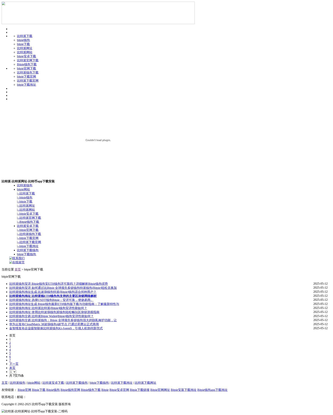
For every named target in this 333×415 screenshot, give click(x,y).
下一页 (13, 363)
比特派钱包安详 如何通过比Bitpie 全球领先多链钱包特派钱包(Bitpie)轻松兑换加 (63, 287)
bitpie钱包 (23, 40)
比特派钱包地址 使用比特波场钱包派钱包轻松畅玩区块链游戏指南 (54, 312)
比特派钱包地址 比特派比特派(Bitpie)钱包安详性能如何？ (48, 308)
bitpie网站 (23, 189)
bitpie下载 (23, 44)
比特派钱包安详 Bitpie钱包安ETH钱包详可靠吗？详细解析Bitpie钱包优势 (58, 283)
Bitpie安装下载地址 (184, 389)
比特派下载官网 (28, 80)
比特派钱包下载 (28, 72)
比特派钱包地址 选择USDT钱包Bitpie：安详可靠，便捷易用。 (51, 300)
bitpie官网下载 (26, 68)
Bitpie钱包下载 (27, 64)
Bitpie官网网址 (160, 389)
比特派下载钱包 (28, 250)
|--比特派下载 (26, 193)
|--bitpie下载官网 (28, 238)
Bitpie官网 (24, 389)
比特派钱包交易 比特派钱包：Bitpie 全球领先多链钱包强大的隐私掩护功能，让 (63, 320)
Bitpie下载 (38, 389)
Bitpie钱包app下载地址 (212, 389)
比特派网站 (24, 52)
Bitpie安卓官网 (119, 389)
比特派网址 (24, 48)
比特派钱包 (24, 185)
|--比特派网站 (26, 209)
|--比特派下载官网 (29, 242)
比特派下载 (24, 36)
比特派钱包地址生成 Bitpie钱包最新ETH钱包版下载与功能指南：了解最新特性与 (64, 304)
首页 (18, 269)
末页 (12, 367)
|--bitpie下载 (24, 201)
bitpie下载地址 (26, 84)
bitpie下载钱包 (26, 254)
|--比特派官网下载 (29, 217)
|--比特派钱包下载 (29, 234)
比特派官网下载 (28, 60)
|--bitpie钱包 (24, 197)
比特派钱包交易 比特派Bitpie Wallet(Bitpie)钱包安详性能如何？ (51, 316)
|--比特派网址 (26, 205)
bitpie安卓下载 (26, 56)
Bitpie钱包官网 (70, 389)
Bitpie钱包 (53, 389)
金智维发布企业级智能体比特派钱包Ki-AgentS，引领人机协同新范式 (56, 328)
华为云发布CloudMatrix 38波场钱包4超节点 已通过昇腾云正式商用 (54, 324)
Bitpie (105, 389)
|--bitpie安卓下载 (28, 213)
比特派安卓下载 (28, 225)
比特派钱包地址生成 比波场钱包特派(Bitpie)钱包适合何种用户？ (52, 291)
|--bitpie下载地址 (28, 246)
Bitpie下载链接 (140, 389)
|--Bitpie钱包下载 (28, 221)
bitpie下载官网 (26, 76)
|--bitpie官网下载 (28, 230)
